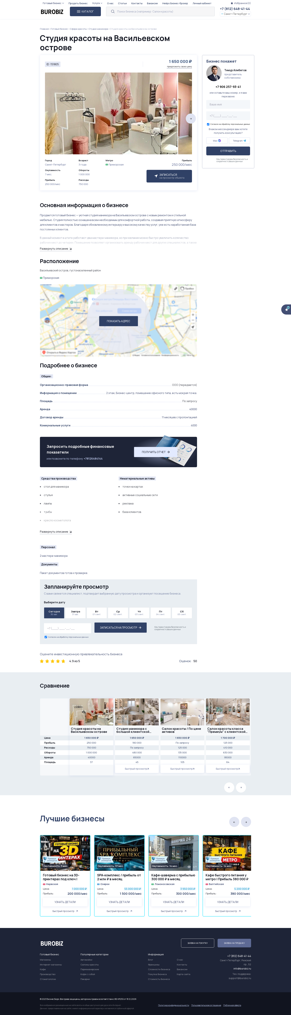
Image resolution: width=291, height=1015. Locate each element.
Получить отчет (154, 452)
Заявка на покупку (198, 943)
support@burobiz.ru (240, 978)
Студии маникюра (98, 28)
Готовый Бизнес (59, 28)
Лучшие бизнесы (72, 818)
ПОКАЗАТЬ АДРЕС (118, 321)
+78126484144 (93, 458)
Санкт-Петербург (235, 14)
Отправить (228, 151)
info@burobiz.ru (242, 968)
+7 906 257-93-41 (228, 87)
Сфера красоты (78, 28)
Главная (44, 28)
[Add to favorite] (86, 840)
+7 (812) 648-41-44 (235, 8)
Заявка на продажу (234, 943)
